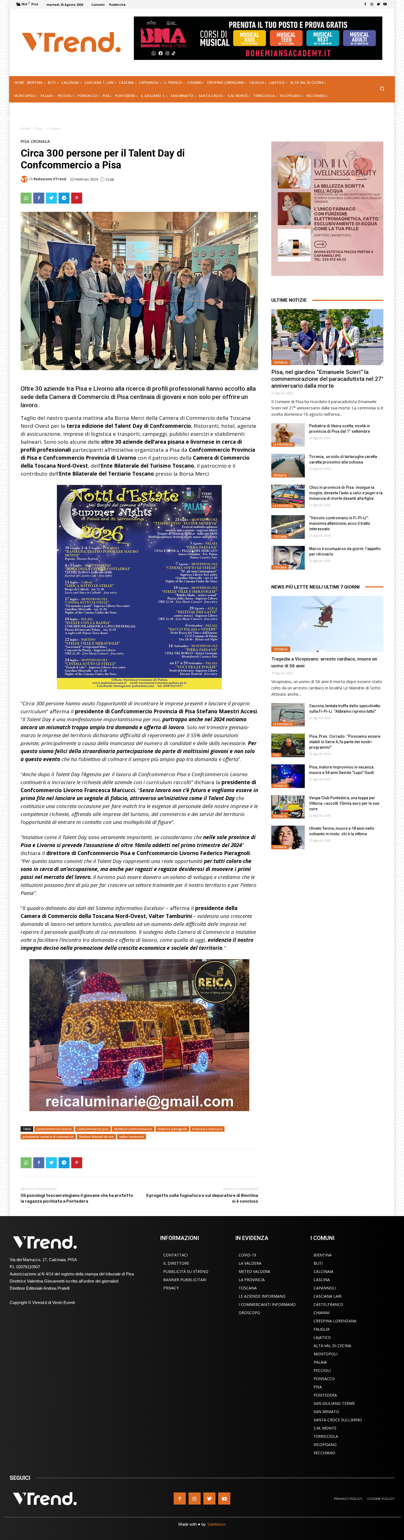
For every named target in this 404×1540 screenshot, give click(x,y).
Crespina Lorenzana (335, 1320)
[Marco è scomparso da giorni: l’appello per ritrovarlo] (288, 558)
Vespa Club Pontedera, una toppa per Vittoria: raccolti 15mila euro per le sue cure (344, 803)
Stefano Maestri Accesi (96, 1136)
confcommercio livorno (54, 1129)
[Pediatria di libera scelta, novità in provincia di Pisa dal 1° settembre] (288, 435)
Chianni (322, 1312)
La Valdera (250, 1263)
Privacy (171, 1288)
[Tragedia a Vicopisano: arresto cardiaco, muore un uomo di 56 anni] (327, 624)
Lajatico (322, 1337)
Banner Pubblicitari (184, 1279)
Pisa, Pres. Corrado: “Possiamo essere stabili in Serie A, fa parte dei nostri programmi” (344, 742)
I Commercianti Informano (267, 1304)
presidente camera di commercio (48, 1136)
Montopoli (325, 1353)
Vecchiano (324, 1452)
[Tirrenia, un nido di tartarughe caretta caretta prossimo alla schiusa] (288, 466)
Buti (318, 1263)
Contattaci (175, 1255)
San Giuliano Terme (334, 1403)
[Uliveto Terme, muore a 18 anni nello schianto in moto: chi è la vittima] (288, 837)
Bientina (323, 1255)
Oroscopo (249, 1312)
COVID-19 (247, 1255)
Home (25, 128)
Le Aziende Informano (262, 1296)
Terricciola (326, 1436)
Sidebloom (216, 1524)
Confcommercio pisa (93, 1129)
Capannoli (325, 1288)
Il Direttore (176, 1263)
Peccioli (322, 1370)
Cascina (322, 1279)
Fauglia (322, 1329)
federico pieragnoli (172, 1129)
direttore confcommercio (133, 1129)
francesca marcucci (207, 1129)
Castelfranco (328, 1304)
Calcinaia (323, 1271)
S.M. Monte (325, 1428)
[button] (381, 89)
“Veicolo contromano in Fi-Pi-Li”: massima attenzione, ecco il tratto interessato (339, 523)
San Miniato (326, 1411)
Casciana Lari (328, 1296)
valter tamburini (131, 1136)
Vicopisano (325, 1444)
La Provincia (282, 444)
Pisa (38, 128)
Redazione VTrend (50, 179)
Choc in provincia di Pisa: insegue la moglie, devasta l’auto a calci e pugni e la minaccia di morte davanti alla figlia (346, 493)
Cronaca (53, 128)
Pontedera (325, 1395)
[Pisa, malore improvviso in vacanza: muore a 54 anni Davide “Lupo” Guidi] (288, 776)
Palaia (320, 1362)
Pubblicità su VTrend (185, 1271)
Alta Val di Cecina (332, 1345)
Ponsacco (324, 1378)
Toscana (280, 537)
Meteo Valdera (254, 1271)
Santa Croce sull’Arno (338, 1419)
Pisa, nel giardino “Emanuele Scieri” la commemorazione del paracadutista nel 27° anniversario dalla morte (327, 379)
